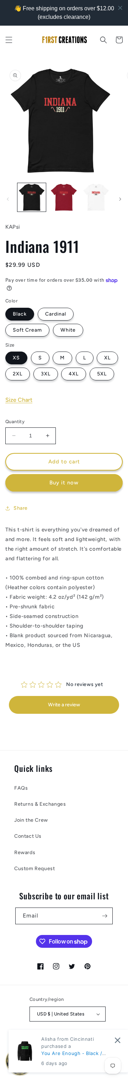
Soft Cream (27, 330)
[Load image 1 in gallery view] (31, 197)
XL (107, 358)
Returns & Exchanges (40, 804)
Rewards (24, 852)
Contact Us (28, 836)
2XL (17, 374)
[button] (9, 40)
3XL (45, 374)
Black (20, 314)
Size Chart (18, 399)
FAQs (21, 788)
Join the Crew (31, 820)
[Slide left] (8, 199)
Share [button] (21, 508)
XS (16, 358)
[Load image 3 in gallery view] (96, 197)
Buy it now (64, 482)
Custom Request (34, 869)
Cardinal (55, 314)
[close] (117, 1040)
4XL (74, 374)
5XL (102, 374)
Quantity (15, 421)
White (68, 330)
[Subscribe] (104, 916)
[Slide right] (120, 199)
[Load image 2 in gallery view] (63, 197)
